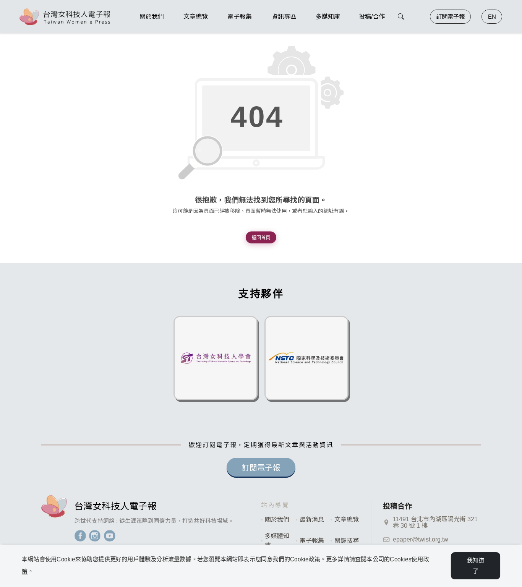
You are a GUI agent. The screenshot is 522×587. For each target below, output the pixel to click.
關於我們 (277, 519)
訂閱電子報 (450, 16)
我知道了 (476, 565)
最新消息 (312, 519)
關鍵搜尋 (346, 540)
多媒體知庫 (277, 540)
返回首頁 (261, 237)
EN (492, 16)
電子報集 (312, 540)
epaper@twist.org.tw (420, 539)
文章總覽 (346, 519)
